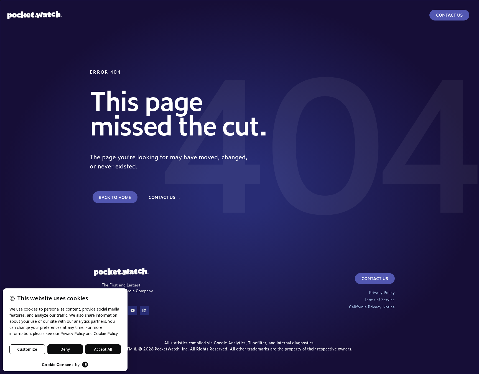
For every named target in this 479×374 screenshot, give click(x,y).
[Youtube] (132, 310)
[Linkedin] (144, 310)
